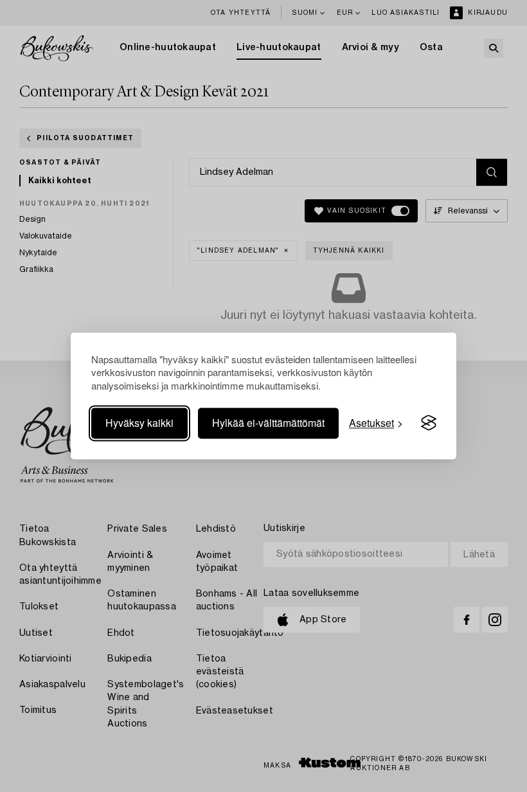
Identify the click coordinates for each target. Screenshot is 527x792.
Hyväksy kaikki (139, 422)
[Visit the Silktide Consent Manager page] (428, 423)
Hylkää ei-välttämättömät (268, 422)
